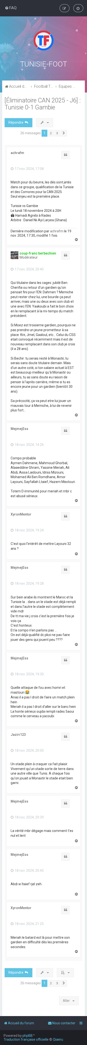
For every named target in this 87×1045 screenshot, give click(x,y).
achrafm (17, 153)
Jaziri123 (18, 735)
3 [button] (57, 133)
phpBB (27, 1036)
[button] (64, 133)
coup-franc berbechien (38, 253)
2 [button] (51, 133)
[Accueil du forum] (43, 40)
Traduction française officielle (26, 1039)
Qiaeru (58, 1039)
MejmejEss (19, 429)
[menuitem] (11, 7)
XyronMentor (21, 514)
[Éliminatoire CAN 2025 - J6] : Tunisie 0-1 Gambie (43, 104)
